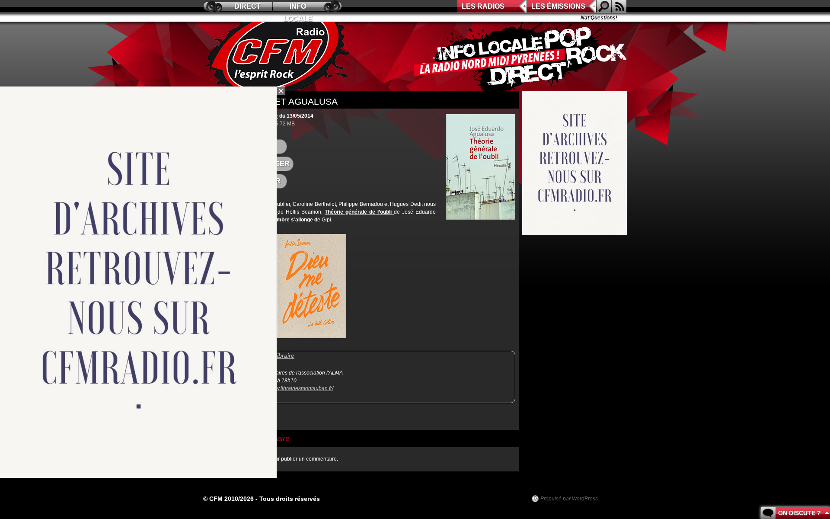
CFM (278, 56)
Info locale (298, 8)
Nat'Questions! (588, 18)
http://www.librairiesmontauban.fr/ (294, 388)
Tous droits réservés (289, 498)
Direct (247, 6)
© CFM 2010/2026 (228, 498)
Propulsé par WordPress (569, 499)
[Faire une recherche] (604, 6)
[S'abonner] (619, 6)
